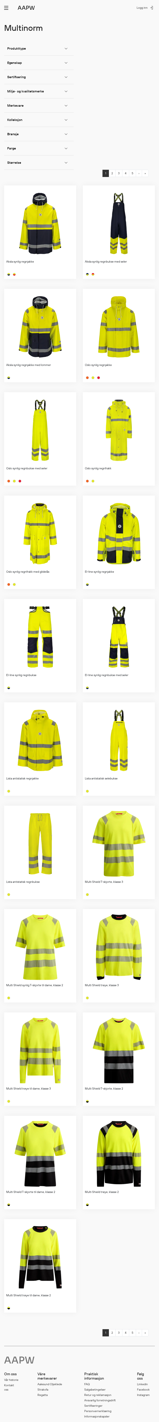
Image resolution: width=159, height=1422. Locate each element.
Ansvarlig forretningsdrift (100, 1400)
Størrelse (14, 162)
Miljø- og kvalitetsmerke (25, 91)
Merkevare (15, 105)
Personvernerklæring (97, 1411)
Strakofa (42, 1389)
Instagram (143, 1395)
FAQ (87, 1384)
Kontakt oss (9, 1387)
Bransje (13, 134)
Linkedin (142, 1384)
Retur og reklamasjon (97, 1395)
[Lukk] (156, 47)
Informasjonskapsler (97, 1416)
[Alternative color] (8, 274)
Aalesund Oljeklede (49, 1384)
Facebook (143, 1389)
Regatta (42, 1395)
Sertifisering (16, 77)
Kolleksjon (14, 120)
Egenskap (14, 63)
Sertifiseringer (93, 1406)
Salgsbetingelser (95, 1389)
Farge (11, 148)
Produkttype (16, 48)
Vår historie (11, 1380)
